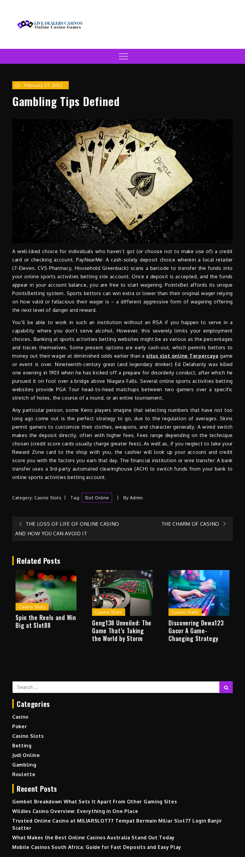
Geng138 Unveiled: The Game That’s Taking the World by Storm (121, 630)
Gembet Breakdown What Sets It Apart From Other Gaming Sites (94, 802)
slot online (97, 497)
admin (136, 497)
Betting (22, 746)
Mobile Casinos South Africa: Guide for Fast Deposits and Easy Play (96, 847)
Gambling (24, 765)
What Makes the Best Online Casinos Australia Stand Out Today (93, 838)
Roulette (24, 774)
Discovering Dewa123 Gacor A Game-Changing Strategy (196, 630)
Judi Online (26, 755)
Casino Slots (47, 497)
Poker (19, 726)
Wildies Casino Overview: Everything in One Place (75, 811)
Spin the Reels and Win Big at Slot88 (46, 621)
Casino (20, 717)
